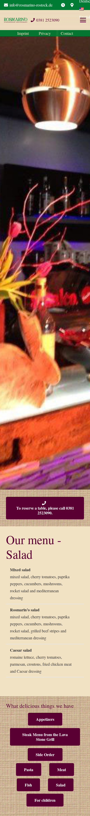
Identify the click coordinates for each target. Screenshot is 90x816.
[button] (83, 20)
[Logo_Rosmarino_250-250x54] (15, 20)
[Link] (63, 5)
